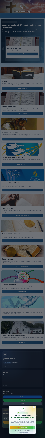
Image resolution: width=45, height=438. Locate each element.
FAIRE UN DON (23, 427)
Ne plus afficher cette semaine (22, 432)
